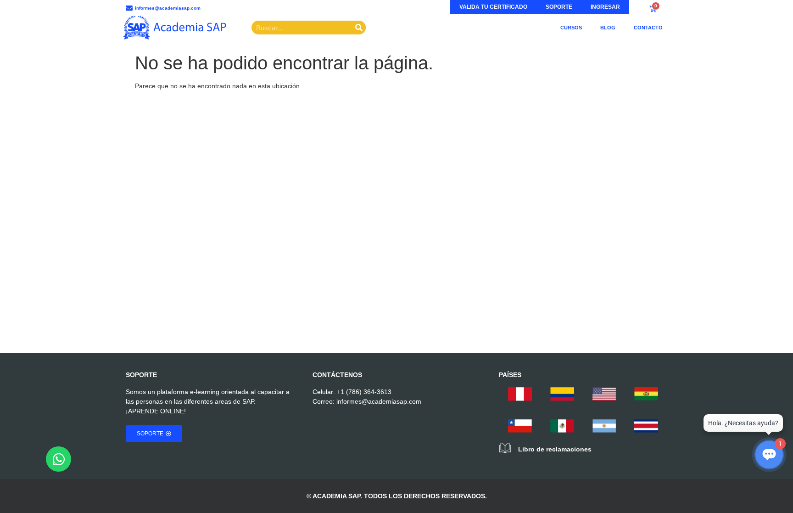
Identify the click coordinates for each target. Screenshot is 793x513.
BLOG (607, 27)
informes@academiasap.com (378, 401)
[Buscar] (359, 27)
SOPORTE (559, 7)
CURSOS (571, 27)
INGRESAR (605, 7)
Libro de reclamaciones (555, 449)
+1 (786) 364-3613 (364, 391)
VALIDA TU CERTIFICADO (493, 7)
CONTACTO (648, 27)
